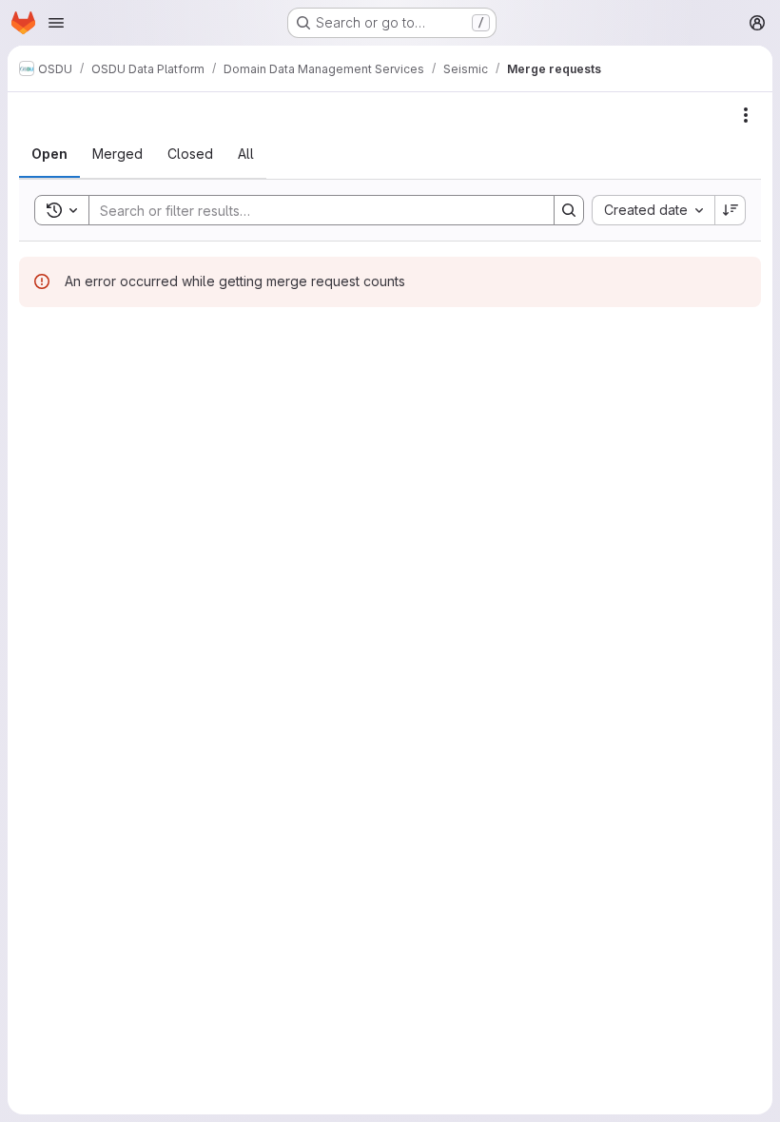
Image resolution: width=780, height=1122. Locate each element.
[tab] (49, 154)
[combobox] (653, 210)
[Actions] (746, 115)
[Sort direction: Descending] (730, 210)
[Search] (569, 210)
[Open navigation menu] (56, 23)
